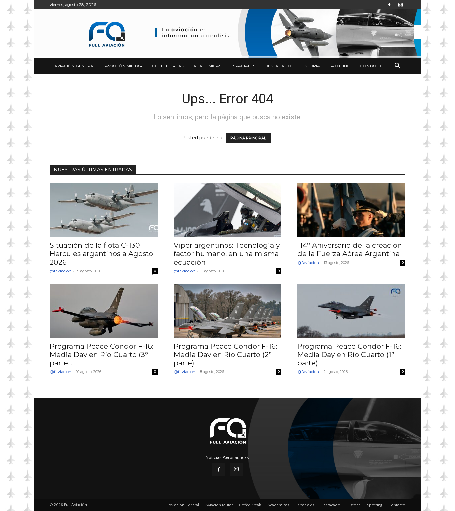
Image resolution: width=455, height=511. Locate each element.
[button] (397, 66)
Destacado (278, 65)
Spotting (339, 65)
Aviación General (75, 65)
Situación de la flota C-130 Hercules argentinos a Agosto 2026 (101, 253)
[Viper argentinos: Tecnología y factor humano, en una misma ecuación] (227, 210)
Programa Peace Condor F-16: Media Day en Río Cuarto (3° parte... (101, 354)
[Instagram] (400, 4)
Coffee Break (168, 65)
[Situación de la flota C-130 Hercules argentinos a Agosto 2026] (104, 210)
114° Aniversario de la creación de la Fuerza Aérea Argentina (349, 249)
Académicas (207, 65)
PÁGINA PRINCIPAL (248, 138)
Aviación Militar (124, 65)
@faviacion (60, 270)
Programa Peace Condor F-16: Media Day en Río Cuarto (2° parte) (225, 354)
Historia (310, 65)
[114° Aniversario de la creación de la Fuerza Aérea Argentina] (351, 210)
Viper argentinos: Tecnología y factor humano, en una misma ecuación (227, 253)
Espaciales (242, 65)
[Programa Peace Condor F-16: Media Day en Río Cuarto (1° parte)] (351, 311)
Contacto (372, 65)
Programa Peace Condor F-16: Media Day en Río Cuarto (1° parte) (349, 354)
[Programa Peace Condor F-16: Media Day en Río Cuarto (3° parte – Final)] (104, 311)
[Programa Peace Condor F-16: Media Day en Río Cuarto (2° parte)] (227, 311)
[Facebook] (389, 4)
